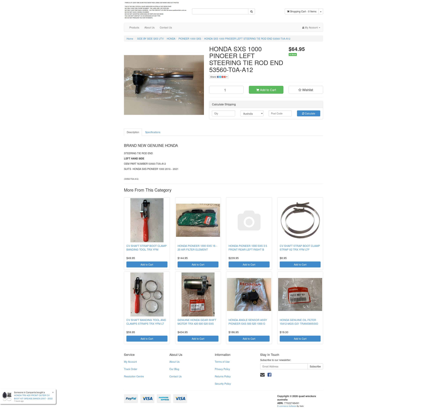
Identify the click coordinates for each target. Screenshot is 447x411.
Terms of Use (222, 361)
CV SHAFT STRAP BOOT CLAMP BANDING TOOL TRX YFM (146, 247)
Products (134, 27)
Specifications (152, 132)
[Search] (251, 11)
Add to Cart (267, 89)
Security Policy (223, 383)
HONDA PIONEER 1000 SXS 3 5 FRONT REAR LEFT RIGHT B (248, 247)
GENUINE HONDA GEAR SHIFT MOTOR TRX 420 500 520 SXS (197, 321)
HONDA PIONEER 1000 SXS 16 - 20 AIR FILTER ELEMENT (197, 247)
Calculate (309, 113)
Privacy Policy (222, 369)
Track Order (130, 369)
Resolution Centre (134, 376)
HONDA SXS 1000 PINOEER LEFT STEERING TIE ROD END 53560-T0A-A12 (247, 38)
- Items (303, 11)
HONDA (171, 38)
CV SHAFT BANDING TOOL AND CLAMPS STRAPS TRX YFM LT (146, 321)
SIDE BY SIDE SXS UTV (150, 38)
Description (133, 132)
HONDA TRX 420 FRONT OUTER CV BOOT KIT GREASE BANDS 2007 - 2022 (33, 397)
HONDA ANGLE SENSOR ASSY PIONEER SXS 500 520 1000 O (248, 321)
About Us (149, 27)
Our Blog (174, 369)
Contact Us (166, 27)
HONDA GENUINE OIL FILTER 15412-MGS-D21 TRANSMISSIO (299, 321)
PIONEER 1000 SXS (189, 38)
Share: (213, 76)
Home (130, 38)
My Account (130, 361)
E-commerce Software (286, 406)
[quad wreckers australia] (155, 9)
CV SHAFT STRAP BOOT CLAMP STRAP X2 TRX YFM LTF (300, 247)
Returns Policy (223, 376)
